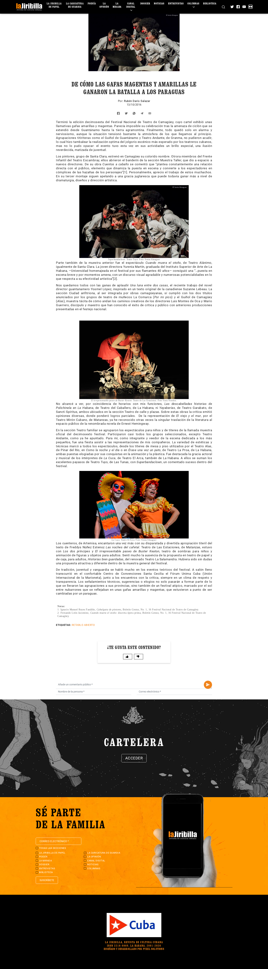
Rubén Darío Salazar (137, 101)
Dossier (145, 3)
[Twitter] (232, 6)
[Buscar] (223, 7)
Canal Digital (130, 5)
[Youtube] (244, 6)
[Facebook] (238, 6)
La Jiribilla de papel (54, 5)
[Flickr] (250, 7)
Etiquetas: (63, 624)
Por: (121, 101)
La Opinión (104, 5)
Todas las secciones (52, 848)
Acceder (134, 758)
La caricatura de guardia (75, 5)
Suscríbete (47, 880)
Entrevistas (176, 3)
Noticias (159, 3)
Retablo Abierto (83, 624)
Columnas (193, 3)
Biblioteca (209, 3)
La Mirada (117, 5)
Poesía (92, 3)
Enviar (208, 685)
